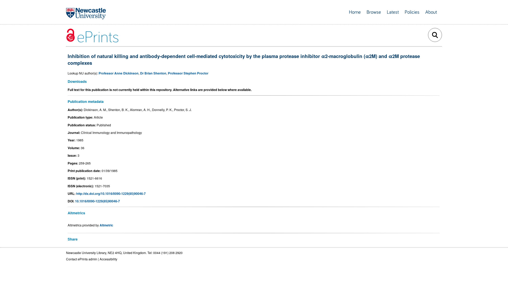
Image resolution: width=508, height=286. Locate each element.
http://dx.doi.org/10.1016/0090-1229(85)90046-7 (111, 193)
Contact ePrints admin (81, 259)
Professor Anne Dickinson (119, 73)
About (431, 12)
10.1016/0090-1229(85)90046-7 (97, 201)
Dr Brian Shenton (153, 73)
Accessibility (108, 259)
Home (355, 12)
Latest (393, 12)
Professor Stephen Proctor (188, 73)
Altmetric (106, 225)
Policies (412, 12)
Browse (374, 12)
